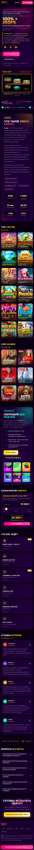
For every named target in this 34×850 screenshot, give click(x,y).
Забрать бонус (10, 54)
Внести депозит (17, 523)
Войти (17, 2)
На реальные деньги (13, 458)
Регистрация (27, 2)
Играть (28, 844)
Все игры (4, 230)
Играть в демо (11, 452)
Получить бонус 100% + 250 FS (17, 814)
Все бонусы (9, 59)
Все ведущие (6, 347)
